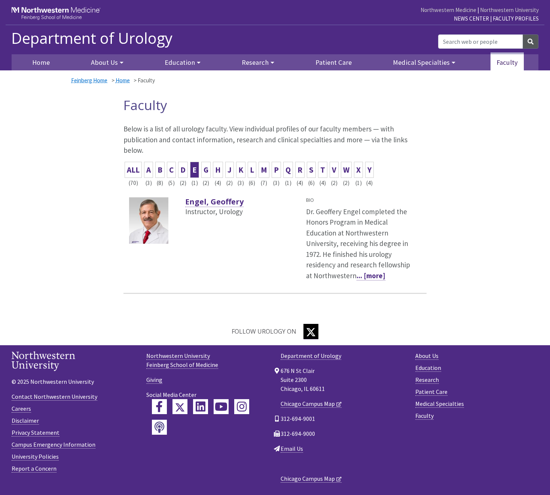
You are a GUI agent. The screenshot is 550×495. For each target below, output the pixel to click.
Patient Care (333, 62)
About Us (427, 355)
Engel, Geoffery (214, 202)
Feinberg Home (89, 80)
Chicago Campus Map (308, 403)
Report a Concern (34, 468)
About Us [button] (104, 62)
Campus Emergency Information (53, 444)
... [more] (371, 275)
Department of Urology (91, 38)
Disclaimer (25, 420)
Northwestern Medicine (448, 9)
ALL (133, 170)
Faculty (507, 62)
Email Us (292, 448)
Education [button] (180, 62)
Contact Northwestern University (54, 396)
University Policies (35, 456)
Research (427, 379)
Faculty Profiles (516, 18)
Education (428, 367)
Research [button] (255, 62)
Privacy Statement (35, 432)
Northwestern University (509, 9)
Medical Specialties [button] (421, 62)
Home (123, 80)
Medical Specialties (439, 403)
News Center (471, 18)
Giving (154, 379)
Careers (21, 408)
